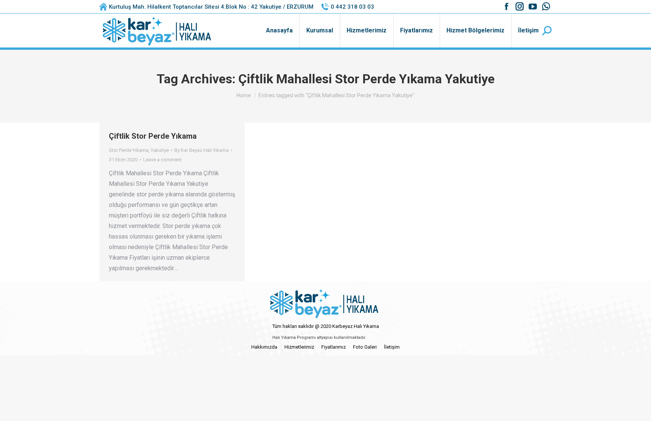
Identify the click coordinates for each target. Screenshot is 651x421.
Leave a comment (162, 159)
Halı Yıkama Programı (294, 337)
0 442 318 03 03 (352, 6)
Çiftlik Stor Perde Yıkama (153, 136)
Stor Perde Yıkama (128, 150)
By (201, 150)
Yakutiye (160, 150)
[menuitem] (279, 30)
